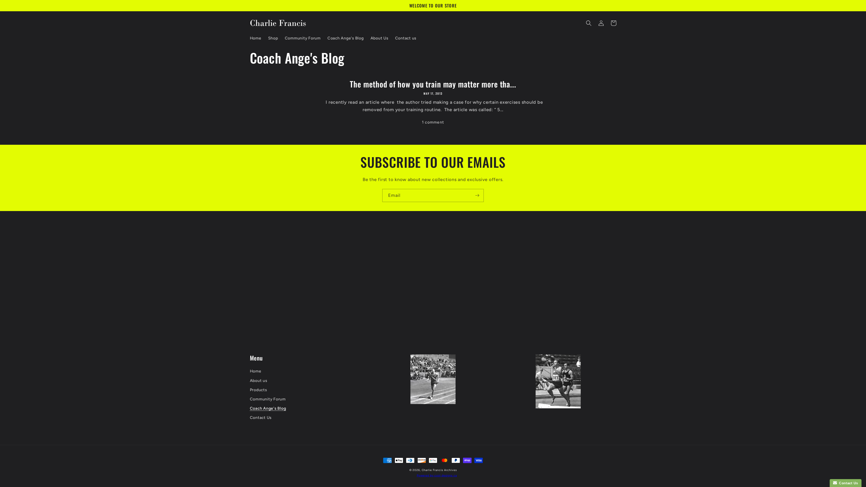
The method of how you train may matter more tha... (433, 84)
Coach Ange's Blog (268, 408)
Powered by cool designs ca (437, 475)
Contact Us (261, 417)
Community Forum (268, 399)
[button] (589, 23)
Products (258, 389)
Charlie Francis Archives (439, 470)
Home (255, 371)
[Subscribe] (477, 195)
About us (258, 380)
